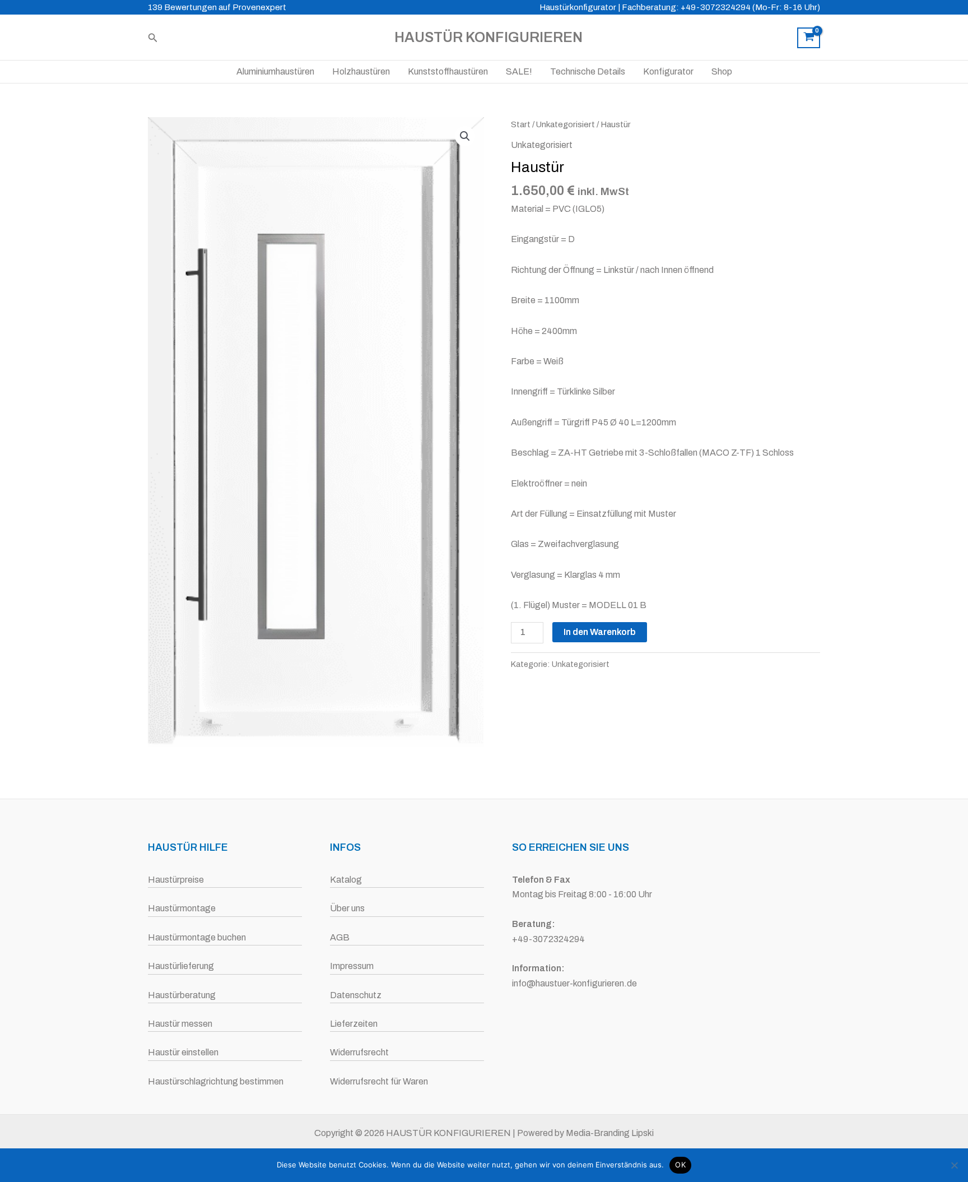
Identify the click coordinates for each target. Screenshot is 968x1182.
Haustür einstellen (183, 1052)
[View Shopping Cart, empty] (808, 38)
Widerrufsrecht (359, 1052)
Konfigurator (668, 71)
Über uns (347, 908)
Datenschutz (355, 995)
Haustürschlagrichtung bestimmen (215, 1081)
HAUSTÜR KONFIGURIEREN (488, 37)
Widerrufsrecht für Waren (379, 1081)
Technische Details (587, 71)
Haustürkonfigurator (577, 7)
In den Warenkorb (600, 632)
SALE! (519, 71)
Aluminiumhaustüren (275, 71)
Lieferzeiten (354, 1023)
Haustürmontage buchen (197, 937)
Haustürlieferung (181, 966)
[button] (153, 38)
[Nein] (954, 1165)
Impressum (352, 966)
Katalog (346, 879)
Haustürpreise (176, 879)
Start (520, 124)
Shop (721, 71)
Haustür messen (180, 1023)
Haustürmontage (182, 908)
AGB (340, 937)
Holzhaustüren (361, 71)
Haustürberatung (182, 995)
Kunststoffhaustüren (448, 71)
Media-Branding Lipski (610, 1133)
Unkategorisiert (565, 124)
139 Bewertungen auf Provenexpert (217, 7)
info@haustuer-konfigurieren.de (574, 983)
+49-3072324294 (548, 939)
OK (680, 1164)
